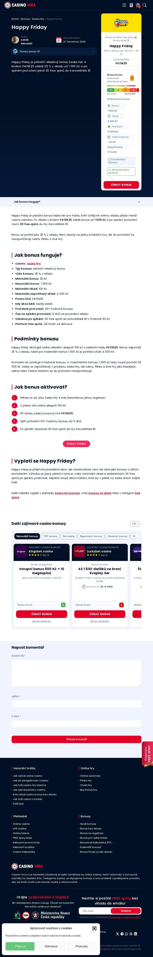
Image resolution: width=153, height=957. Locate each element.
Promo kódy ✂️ (121, 40)
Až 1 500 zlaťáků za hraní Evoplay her (99, 571)
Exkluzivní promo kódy (26, 842)
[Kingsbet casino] (21, 551)
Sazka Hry (38, 19)
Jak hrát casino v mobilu (27, 799)
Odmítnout (51, 946)
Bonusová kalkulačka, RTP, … (97, 842)
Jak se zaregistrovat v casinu (30, 780)
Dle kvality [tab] (69, 536)
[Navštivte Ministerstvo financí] (56, 918)
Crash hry (86, 785)
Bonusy (25, 19)
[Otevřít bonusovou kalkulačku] (130, 5)
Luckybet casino (99, 551)
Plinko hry (86, 780)
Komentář (19, 655)
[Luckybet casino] (79, 551)
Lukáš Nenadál (26, 41)
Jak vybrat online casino (27, 776)
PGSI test (18, 804)
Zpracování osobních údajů (124, 917)
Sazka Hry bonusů (67, 493)
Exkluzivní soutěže (24, 847)
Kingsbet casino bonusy (45, 547)
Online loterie (21, 833)
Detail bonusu (41, 621)
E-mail (16, 716)
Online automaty (90, 776)
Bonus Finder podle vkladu (96, 852)
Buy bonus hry (88, 790)
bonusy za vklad (100, 493)
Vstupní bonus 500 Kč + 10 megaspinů (41, 571)
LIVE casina (19, 828)
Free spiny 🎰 (130, 37)
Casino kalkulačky (24, 852)
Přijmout (20, 946)
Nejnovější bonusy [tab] (27, 536)
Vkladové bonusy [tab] (117, 536)
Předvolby (82, 946)
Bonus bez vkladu (91, 828)
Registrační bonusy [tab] (91, 536)
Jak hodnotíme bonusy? (118, 171)
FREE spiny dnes (22, 838)
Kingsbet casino (41, 551)
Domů (15, 19)
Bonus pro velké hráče (93, 838)
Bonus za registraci (41, 564)
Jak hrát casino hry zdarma (29, 785)
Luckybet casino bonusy (103, 547)
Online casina (21, 824)
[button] (94, 928)
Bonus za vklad (113, 37)
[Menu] (124, 5)
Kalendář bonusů (90, 847)
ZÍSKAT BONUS (76, 444)
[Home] (20, 7)
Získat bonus (121, 185)
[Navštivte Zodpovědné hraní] (18, 918)
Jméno (16, 696)
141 (134, 523)
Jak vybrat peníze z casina (29, 790)
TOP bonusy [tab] (50, 536)
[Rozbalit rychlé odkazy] (139, 201)
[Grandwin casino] (137, 551)
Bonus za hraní (100, 564)
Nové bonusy (88, 824)
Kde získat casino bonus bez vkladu (34, 794)
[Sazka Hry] (121, 23)
